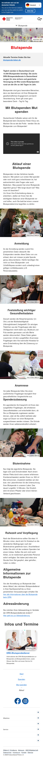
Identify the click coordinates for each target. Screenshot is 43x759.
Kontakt (23, 752)
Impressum (16, 752)
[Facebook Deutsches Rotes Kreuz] (17, 701)
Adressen (21, 750)
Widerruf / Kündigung (10, 750)
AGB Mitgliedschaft (32, 750)
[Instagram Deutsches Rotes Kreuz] (25, 701)
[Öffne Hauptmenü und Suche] (39, 19)
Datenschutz (7, 752)
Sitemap (30, 752)
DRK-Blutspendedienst (18, 652)
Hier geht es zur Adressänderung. (16, 615)
